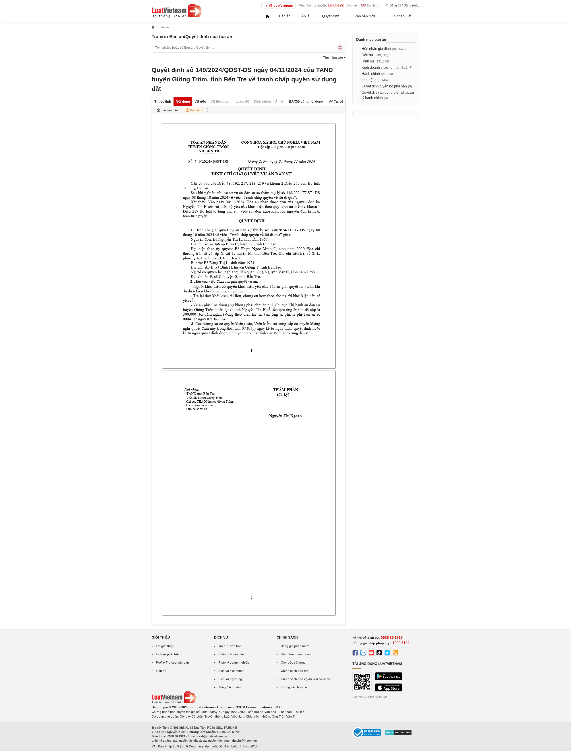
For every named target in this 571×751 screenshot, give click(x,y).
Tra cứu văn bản (230, 646)
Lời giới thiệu (165, 646)
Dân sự (367, 55)
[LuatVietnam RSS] (395, 653)
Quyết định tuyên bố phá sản (384, 86)
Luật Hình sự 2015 (244, 746)
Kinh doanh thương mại (380, 67)
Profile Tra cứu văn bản (172, 662)
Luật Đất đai (220, 746)
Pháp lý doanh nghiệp (233, 662)
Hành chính (371, 74)
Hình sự (368, 61)
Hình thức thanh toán (296, 654)
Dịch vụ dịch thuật (231, 670)
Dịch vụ (351, 5)
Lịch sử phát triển (168, 654)
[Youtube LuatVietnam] (371, 653)
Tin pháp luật (401, 16)
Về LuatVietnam (281, 5)
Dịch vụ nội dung (230, 679)
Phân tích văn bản (231, 654)
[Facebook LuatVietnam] (355, 653)
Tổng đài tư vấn (229, 687)
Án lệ (305, 16)
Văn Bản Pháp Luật (165, 746)
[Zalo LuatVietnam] (363, 653)
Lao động (369, 80)
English (372, 5)
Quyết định (330, 16)
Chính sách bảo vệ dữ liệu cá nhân (305, 679)
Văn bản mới (364, 16)
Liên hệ (161, 670)
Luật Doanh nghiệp (195, 746)
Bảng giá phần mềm (295, 646)
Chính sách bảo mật (295, 670)
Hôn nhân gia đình (376, 49)
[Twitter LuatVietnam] (387, 653)
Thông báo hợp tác (294, 687)
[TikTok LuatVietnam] (379, 653)
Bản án (284, 16)
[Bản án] (177, 11)
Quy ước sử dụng (293, 662)
